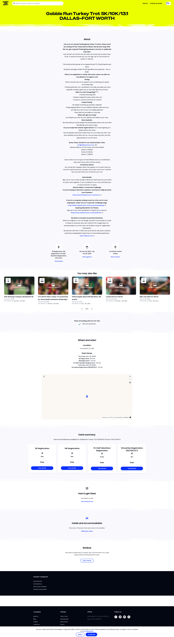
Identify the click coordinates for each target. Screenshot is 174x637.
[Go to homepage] (6, 3)
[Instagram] (125, 619)
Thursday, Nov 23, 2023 (87, 356)
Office (89, 612)
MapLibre (104, 417)
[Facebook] (116, 619)
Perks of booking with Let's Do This (87, 321)
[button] (87, 396)
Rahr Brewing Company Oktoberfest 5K (19, 297)
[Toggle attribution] (130, 417)
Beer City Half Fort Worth (149, 297)
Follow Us (117, 612)
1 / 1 (87, 309)
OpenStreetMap (118, 417)
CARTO (111, 417)
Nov (42, 279)
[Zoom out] (130, 379)
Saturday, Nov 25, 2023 (87, 365)
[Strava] (129, 619)
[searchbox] (38, 3)
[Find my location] (130, 382)
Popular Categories (40, 577)
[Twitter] (121, 619)
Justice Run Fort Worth (114, 297)
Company (37, 612)
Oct (8, 279)
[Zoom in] (130, 376)
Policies (63, 612)
